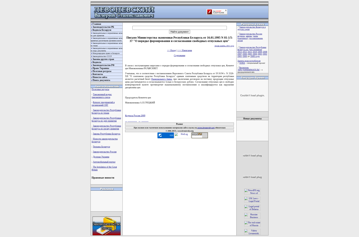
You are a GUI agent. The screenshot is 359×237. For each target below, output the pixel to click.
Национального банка (161, 79)
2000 (245, 56)
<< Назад (171, 50)
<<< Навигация (184, 50)
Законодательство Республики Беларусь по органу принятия (106, 127)
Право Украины (101, 68)
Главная (97, 24)
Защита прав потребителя (248, 61)
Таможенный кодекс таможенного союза (102, 96)
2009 (260, 52)
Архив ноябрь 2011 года (224, 46)
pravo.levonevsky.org (206, 128)
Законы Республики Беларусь (106, 133)
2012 (245, 52)
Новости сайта (100, 77)
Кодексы (97, 62)
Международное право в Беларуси (106, 53)
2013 (239, 52)
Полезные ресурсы (102, 71)
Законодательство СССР (102, 56)
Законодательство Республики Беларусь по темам (106, 111)
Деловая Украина (101, 157)
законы (249, 36)
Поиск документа (101, 80)
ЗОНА (242, 63)
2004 (255, 54)
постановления (256, 38)
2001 (239, 56)
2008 (265, 52)
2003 (260, 54)
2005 (250, 54)
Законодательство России (104, 151)
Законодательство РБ (103, 27)
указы (255, 36)
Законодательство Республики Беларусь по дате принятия (106, 119)
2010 (255, 52)
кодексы (241, 36)
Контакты (98, 74)
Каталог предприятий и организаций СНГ (103, 103)
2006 (245, 54)
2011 (250, 52)
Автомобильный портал (104, 162)
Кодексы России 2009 (135, 115)
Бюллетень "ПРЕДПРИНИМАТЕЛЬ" (248, 68)
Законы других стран (103, 59)
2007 (239, 54)
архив (240, 40)
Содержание (179, 55)
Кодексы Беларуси (102, 30)
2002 (265, 54)
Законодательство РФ (103, 65)
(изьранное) (242, 38)
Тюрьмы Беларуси (101, 146)
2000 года (255, 56)
